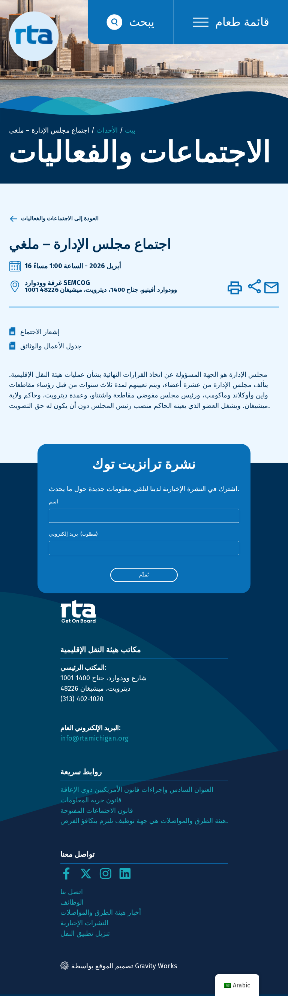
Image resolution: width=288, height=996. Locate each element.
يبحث (141, 22)
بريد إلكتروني (73, 534)
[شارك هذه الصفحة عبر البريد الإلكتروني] (271, 287)
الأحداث (107, 130)
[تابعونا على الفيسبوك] (66, 874)
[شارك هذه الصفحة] (254, 286)
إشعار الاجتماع (40, 332)
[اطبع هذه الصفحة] (234, 288)
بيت (130, 130)
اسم (53, 502)
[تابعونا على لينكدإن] (125, 874)
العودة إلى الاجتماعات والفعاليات (60, 218)
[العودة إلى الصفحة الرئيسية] (144, 611)
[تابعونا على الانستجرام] (105, 874)
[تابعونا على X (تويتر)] (86, 874)
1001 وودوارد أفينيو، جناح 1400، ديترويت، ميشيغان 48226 (101, 290)
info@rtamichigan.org (94, 738)
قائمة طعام (242, 22)
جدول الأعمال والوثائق (51, 346)
